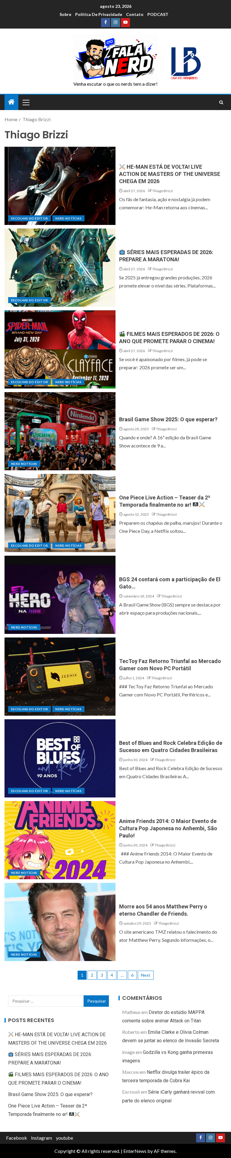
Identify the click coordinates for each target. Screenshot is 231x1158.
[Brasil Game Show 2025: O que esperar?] (60, 431)
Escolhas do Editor (29, 218)
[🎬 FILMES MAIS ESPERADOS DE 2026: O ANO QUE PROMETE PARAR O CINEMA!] (60, 349)
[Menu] (26, 102)
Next (145, 975)
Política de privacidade (98, 14)
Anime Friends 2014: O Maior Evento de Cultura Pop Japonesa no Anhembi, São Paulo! (168, 828)
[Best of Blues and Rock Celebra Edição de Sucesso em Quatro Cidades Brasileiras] (60, 758)
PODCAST (157, 14)
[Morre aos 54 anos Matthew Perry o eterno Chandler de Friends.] (60, 922)
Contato (134, 14)
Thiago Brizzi (162, 191)
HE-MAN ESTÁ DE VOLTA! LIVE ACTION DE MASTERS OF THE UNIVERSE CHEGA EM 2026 (169, 174)
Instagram (41, 1138)
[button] (26, 102)
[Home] (11, 102)
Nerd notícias (68, 218)
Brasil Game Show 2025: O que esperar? (168, 419)
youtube (64, 1138)
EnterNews (134, 1151)
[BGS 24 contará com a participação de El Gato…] (60, 595)
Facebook (16, 1138)
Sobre (65, 14)
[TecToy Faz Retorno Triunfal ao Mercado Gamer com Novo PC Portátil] (60, 676)
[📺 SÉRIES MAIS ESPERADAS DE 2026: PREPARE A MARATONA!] (60, 268)
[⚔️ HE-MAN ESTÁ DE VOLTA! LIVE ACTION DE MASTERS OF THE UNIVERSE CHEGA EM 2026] (60, 186)
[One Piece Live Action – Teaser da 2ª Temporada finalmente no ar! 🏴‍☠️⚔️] (60, 513)
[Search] (221, 102)
